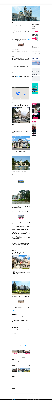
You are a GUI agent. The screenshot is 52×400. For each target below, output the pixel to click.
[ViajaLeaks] (26, 2)
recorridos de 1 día (20, 359)
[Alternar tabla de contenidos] (17, 49)
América (31, 399)
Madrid (16, 359)
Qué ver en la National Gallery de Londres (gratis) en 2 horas (36, 48)
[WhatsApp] (16, 27)
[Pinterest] (21, 27)
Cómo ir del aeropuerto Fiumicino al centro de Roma (35, 52)
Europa (12, 22)
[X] (18, 27)
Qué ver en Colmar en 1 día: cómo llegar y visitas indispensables (36, 46)
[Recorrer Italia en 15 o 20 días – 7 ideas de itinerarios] (21, 370)
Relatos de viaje (33, 101)
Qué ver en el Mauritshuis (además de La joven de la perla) (36, 55)
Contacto (39, 399)
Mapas (17, 359)
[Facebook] (17, 27)
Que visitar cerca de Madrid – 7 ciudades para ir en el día (26, 365)
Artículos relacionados (13, 367)
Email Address (33, 26)
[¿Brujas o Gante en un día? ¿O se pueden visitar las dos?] (14, 370)
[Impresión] (22, 27)
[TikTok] (38, 396)
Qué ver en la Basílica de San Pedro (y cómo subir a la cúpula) (36, 44)
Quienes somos (37, 399)
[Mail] (35, 396)
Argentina (33, 399)
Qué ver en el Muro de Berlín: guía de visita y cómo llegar (36, 53)
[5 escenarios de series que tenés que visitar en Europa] (27, 370)
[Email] (19, 27)
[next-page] (12, 374)
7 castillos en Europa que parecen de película (35, 47)
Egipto (35, 399)
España (14, 359)
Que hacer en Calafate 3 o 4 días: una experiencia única (15, 365)
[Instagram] (33, 396)
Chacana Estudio (14, 399)
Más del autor (17, 367)
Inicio (27, 399)
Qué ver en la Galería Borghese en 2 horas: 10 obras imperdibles (36, 50)
